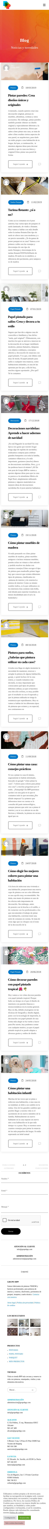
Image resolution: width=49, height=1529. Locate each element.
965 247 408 (12, 1428)
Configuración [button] (10, 1518)
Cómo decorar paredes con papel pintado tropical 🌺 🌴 (22, 984)
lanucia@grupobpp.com (16, 1465)
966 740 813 (12, 1480)
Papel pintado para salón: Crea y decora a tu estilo (24, 321)
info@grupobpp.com (24, 1249)
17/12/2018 (33, 420)
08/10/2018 (30, 645)
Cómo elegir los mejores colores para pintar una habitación (23, 875)
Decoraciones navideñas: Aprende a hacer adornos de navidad (24, 432)
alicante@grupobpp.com (16, 1431)
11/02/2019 (36, 202)
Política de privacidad (25, 1303)
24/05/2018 (30, 1080)
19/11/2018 (30, 535)
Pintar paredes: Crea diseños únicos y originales (21, 100)
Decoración (14, 421)
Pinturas (13, 1350)
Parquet (13, 1358)
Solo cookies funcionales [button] (14, 1523)
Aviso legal (11, 1303)
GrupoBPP (15, 67)
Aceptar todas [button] (24, 1518)
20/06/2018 (35, 972)
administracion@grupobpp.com (24, 1259)
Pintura (13, 88)
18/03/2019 (30, 87)
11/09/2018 (30, 756)
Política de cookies (17, 1513)
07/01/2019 (35, 309)
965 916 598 (12, 1446)
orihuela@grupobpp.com (16, 1483)
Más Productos (16, 1361)
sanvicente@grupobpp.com (17, 1449)
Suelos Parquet (15, 202)
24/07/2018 (30, 863)
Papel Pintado (15, 309)
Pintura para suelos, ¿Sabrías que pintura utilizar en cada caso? (21, 657)
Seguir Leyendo (19, 164)
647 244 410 (12, 1462)
